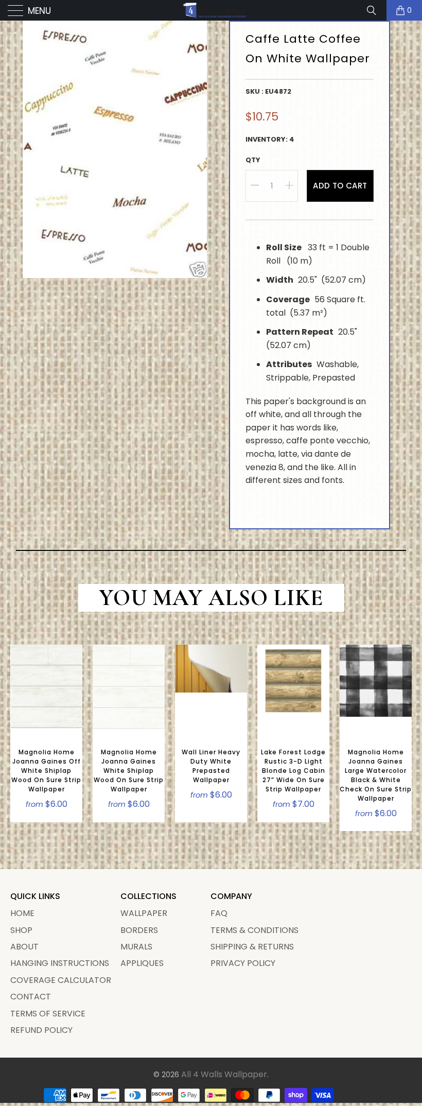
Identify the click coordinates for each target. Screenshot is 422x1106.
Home (22, 913)
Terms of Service (47, 1013)
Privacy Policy (242, 963)
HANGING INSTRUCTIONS (59, 963)
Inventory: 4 (269, 139)
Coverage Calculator (60, 980)
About (24, 947)
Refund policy (41, 1030)
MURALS (136, 947)
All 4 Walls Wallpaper (224, 1074)
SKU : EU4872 (268, 91)
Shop (21, 930)
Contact (30, 997)
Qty (252, 160)
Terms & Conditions (254, 930)
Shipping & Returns (252, 947)
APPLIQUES (142, 963)
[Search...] (375, 10)
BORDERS (139, 930)
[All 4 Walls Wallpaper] (211, 10)
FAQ (218, 913)
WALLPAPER (143, 913)
